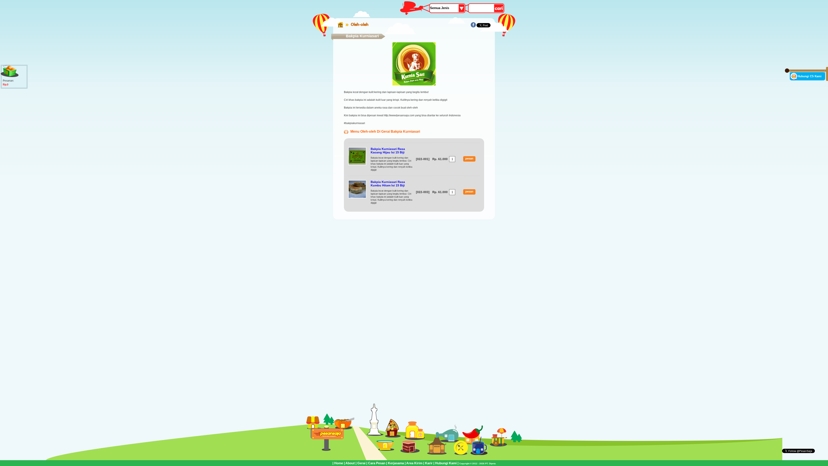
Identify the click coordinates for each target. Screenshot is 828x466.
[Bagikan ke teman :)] (473, 26)
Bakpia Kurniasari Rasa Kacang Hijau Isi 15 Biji (388, 150)
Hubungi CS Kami (810, 76)
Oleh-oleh (360, 24)
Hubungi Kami (446, 463)
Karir (429, 463)
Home (338, 463)
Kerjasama (396, 463)
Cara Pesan (376, 463)
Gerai (361, 463)
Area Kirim (414, 463)
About (350, 463)
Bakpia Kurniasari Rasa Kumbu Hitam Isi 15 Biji (388, 183)
